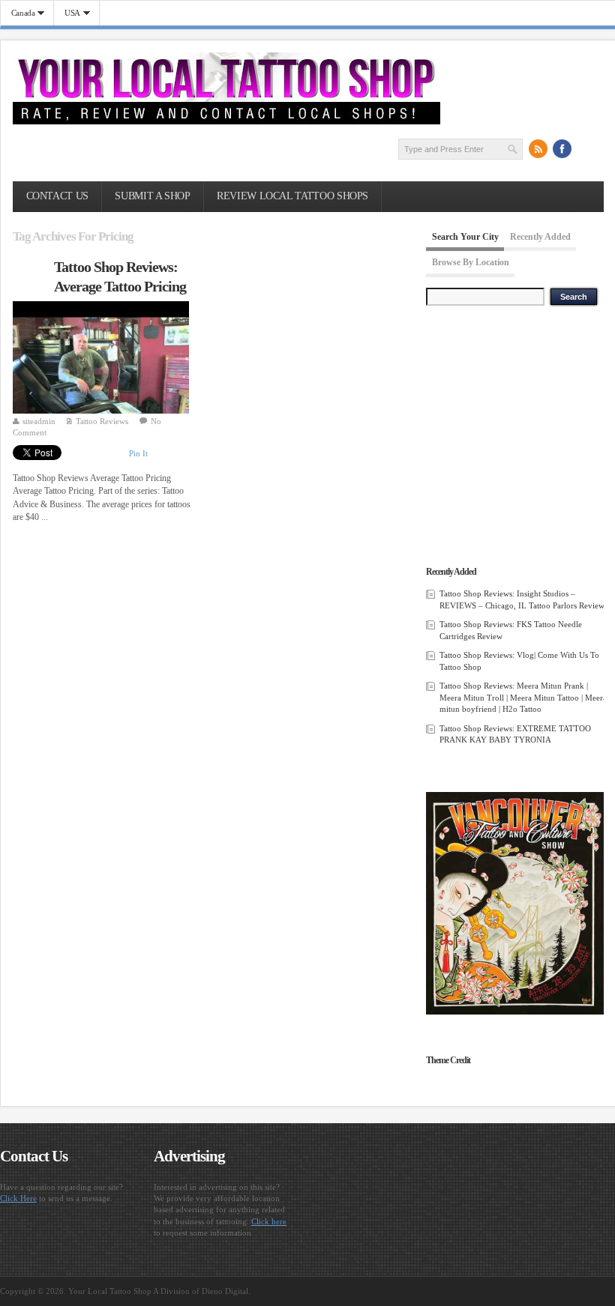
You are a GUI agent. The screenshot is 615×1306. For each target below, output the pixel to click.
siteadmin (39, 421)
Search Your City (465, 237)
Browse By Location (470, 263)
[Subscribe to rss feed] (538, 148)
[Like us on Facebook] (562, 148)
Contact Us (57, 196)
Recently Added (540, 237)
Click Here (18, 1198)
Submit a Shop (152, 196)
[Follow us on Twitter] (586, 148)
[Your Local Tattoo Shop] (226, 121)
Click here (268, 1221)
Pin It (138, 453)
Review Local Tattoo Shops (292, 196)
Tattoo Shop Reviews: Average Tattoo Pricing (120, 276)
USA (67, 13)
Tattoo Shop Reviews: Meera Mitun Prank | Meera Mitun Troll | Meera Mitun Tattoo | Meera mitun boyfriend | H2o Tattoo (523, 697)
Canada (18, 13)
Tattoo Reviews (102, 421)
